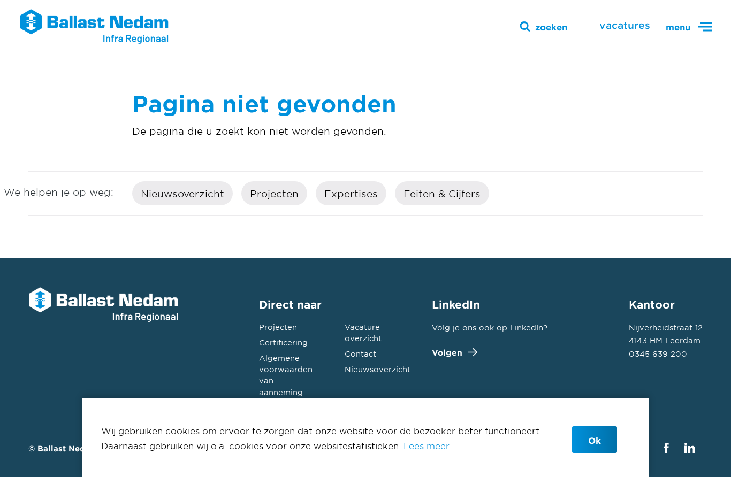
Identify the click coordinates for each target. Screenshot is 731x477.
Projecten (274, 193)
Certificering (283, 342)
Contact (360, 353)
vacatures (624, 25)
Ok (594, 440)
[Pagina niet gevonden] (94, 26)
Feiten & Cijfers (442, 193)
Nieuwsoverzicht (182, 193)
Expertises (351, 193)
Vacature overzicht (363, 332)
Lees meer (426, 445)
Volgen (447, 352)
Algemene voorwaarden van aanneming (286, 375)
